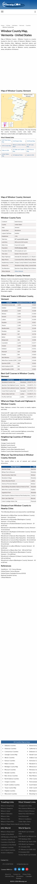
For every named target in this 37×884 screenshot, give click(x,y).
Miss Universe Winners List (27, 808)
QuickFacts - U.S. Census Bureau (11, 569)
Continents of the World (8, 845)
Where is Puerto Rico (7, 821)
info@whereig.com (22, 864)
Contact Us (16, 874)
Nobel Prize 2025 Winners (27, 813)
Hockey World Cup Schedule (27, 854)
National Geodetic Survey (9, 575)
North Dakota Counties (12, 779)
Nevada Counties (10, 772)
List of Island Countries (8, 850)
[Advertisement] (18, 70)
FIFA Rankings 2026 (25, 839)
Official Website (19, 271)
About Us (8, 874)
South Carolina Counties (12, 785)
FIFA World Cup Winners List (27, 836)
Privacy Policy (27, 874)
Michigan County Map (11, 766)
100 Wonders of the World (9, 837)
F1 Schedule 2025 (24, 852)
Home (2, 25)
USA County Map (6, 145)
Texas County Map (10, 788)
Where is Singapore (7, 808)
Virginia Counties (10, 791)
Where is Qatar (5, 811)
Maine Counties (9, 763)
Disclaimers (19, 876)
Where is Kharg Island (7, 831)
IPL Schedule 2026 (24, 847)
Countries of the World (8, 842)
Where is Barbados (6, 813)
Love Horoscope (24, 816)
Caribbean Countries (7, 847)
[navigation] (2, 12)
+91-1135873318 (7, 864)
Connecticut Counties (11, 751)
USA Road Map (31, 141)
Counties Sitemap (24, 824)
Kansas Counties (10, 760)
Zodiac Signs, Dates (25, 821)
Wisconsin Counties (11, 794)
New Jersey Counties (11, 775)
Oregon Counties (10, 782)
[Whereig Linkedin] (19, 869)
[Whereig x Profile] (23, 869)
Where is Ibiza (5, 816)
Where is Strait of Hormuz (26, 811)
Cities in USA (5, 150)
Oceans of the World (7, 834)
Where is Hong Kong (7, 806)
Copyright (29, 876)
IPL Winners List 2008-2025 (27, 849)
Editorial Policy (9, 876)
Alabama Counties (10, 745)
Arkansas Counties (10, 748)
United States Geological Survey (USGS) (13, 573)
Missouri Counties (10, 769)
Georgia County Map (11, 754)
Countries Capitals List (8, 839)
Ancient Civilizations (7, 852)
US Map (8, 25)
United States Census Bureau (10, 571)
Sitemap (18, 878)
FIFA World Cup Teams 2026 (27, 841)
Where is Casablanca (25, 819)
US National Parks (18, 155)
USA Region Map (17, 141)
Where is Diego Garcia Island (10, 824)
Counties (28, 25)
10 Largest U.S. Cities (25, 806)
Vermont (21, 25)
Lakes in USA (30, 155)
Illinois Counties (10, 757)
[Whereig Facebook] (15, 869)
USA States (15, 25)
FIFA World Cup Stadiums (26, 844)
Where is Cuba (5, 819)
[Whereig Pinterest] (26, 869)
